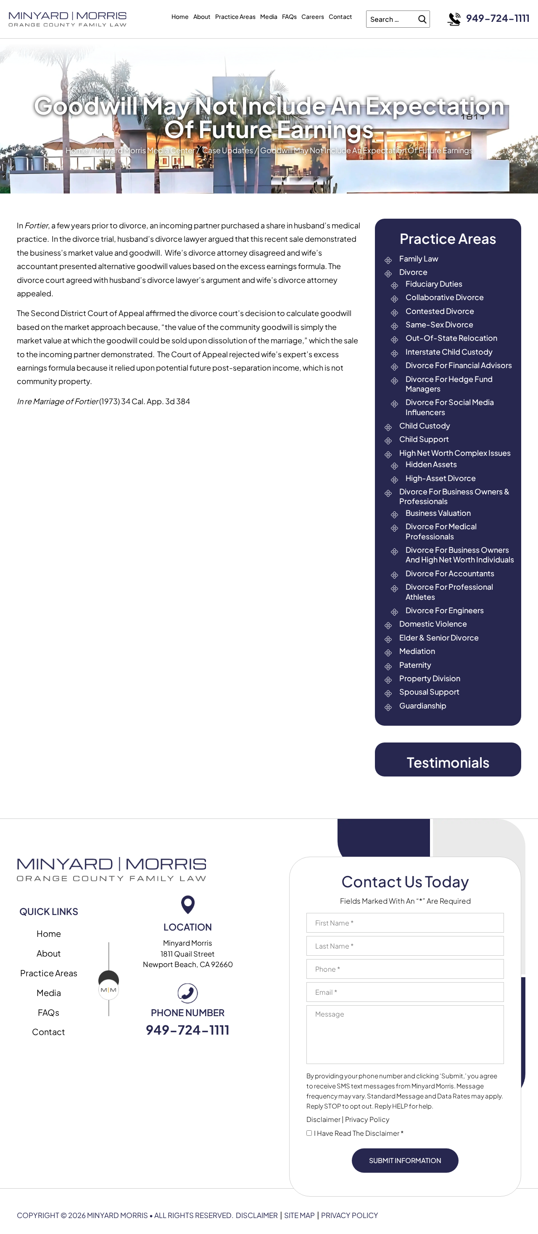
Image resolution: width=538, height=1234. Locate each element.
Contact (340, 16)
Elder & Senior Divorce (439, 637)
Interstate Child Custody (449, 351)
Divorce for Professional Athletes (449, 591)
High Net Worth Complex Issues (455, 453)
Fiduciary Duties (434, 283)
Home (180, 16)
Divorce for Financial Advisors (459, 365)
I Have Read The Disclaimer (359, 1133)
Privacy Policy (367, 1119)
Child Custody (424, 425)
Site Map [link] (299, 1215)
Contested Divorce (440, 311)
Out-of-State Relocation (451, 337)
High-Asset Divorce (441, 478)
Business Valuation (438, 513)
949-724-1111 (498, 18)
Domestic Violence (433, 623)
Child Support (424, 439)
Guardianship (422, 705)
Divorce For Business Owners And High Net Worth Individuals (460, 554)
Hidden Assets (431, 464)
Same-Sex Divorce (439, 324)
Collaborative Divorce (445, 297)
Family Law (418, 258)
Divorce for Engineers (445, 610)
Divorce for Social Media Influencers (450, 406)
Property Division (429, 678)
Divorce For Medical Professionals (441, 531)
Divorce (413, 272)
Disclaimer (323, 1119)
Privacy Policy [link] (349, 1215)
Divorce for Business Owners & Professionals (454, 496)
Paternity (415, 664)
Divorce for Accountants (450, 573)
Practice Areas (235, 16)
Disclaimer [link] (257, 1215)
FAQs (289, 16)
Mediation (417, 651)
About (202, 16)
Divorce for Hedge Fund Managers (449, 383)
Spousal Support (429, 691)
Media (268, 16)
